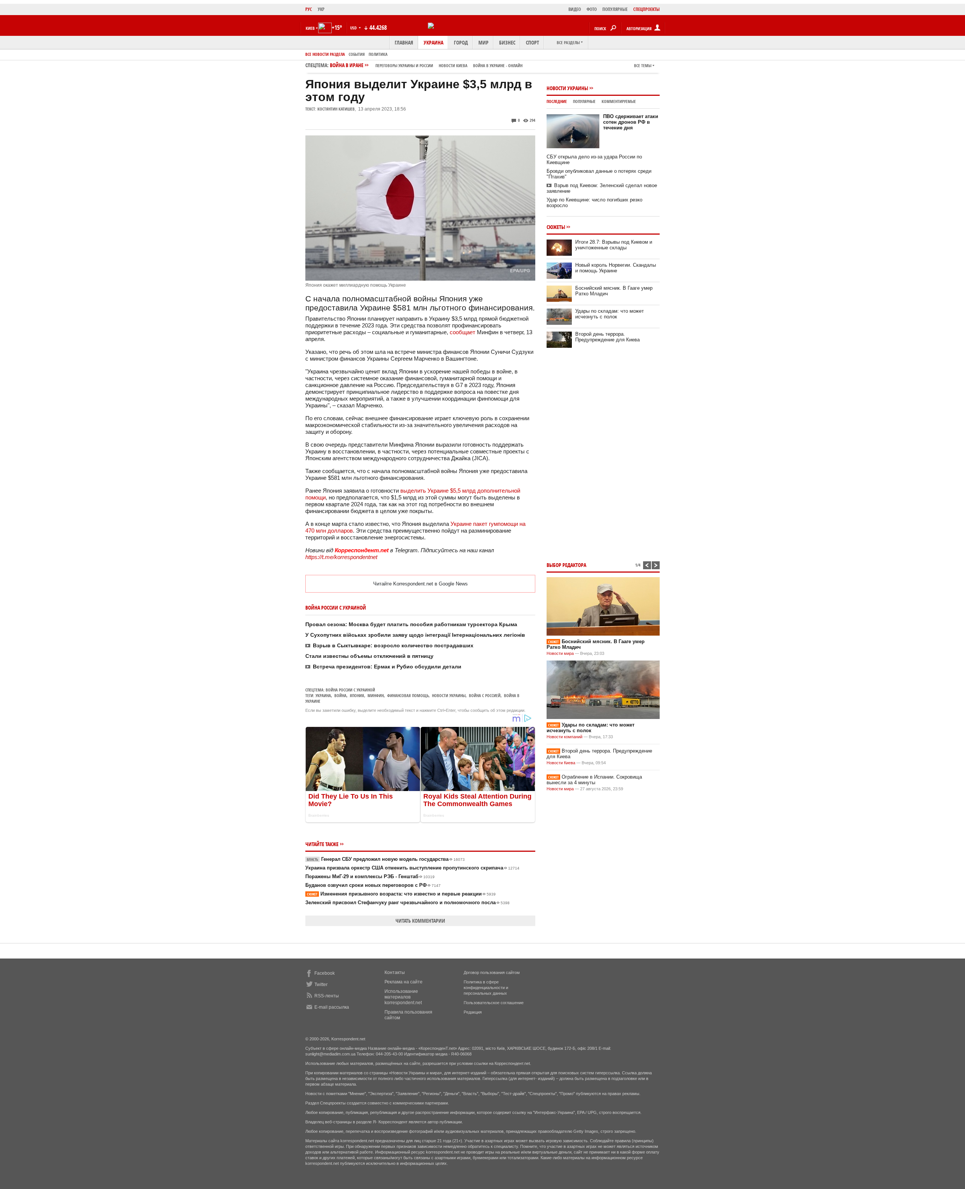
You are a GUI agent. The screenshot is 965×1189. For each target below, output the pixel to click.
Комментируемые (619, 101)
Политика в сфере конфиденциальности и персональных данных (486, 987)
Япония (357, 695)
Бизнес (507, 42)
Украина (433, 42)
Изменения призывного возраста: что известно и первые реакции (401, 894)
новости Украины (449, 695)
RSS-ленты (326, 996)
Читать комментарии (420, 920)
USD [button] (354, 28)
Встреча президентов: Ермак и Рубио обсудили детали (387, 667)
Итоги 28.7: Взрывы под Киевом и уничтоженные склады (613, 244)
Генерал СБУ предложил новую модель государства (386, 859)
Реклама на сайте (403, 982)
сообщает (462, 332)
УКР (321, 9)
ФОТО (592, 9)
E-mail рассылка (331, 1007)
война (340, 695)
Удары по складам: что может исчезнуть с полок (609, 314)
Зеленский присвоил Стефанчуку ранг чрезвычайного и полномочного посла (407, 902)
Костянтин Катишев (336, 109)
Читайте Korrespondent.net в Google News (420, 584)
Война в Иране (426, 65)
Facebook (324, 973)
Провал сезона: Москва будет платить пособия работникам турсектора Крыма (411, 624)
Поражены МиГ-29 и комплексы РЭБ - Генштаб (370, 876)
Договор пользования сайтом (492, 972)
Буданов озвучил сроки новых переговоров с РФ (373, 885)
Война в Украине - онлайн (497, 65)
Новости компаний (564, 736)
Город (461, 42)
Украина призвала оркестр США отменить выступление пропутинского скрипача (412, 868)
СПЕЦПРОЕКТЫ (646, 9)
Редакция (473, 1012)
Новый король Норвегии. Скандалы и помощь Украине (615, 267)
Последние (557, 101)
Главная (404, 42)
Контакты (394, 972)
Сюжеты (556, 226)
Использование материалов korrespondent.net (403, 997)
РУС (308, 9)
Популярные (584, 101)
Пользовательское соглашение (494, 1002)
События (357, 54)
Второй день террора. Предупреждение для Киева (607, 337)
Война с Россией (485, 695)
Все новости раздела (325, 54)
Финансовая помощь (408, 695)
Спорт (532, 42)
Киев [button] (310, 28)
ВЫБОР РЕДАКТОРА (566, 564)
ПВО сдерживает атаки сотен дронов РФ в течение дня (630, 122)
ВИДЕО (574, 9)
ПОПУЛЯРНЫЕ (615, 9)
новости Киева (453, 65)
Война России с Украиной (350, 690)
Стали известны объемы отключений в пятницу (369, 656)
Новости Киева (561, 762)
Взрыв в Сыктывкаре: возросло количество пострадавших (393, 645)
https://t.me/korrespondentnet (341, 557)
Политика (378, 54)
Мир (483, 42)
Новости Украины (567, 88)
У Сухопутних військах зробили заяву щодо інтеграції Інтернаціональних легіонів (415, 635)
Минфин (376, 695)
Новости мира (560, 653)
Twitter (321, 984)
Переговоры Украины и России (404, 65)
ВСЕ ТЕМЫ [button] (642, 65)
